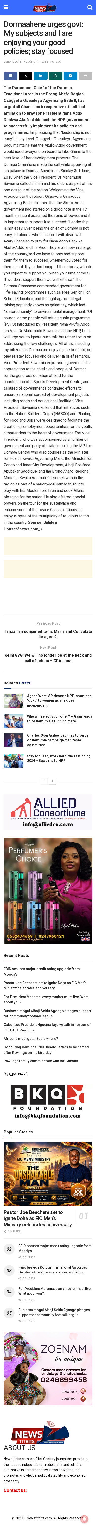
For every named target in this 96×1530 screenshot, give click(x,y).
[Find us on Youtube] (22, 1503)
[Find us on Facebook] (5, 1503)
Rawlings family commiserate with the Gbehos (41, 1061)
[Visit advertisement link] (48, 812)
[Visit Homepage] (48, 7)
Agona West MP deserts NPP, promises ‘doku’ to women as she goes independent (59, 700)
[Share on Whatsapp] (56, 76)
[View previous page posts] (44, 781)
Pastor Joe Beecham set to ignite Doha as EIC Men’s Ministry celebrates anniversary (38, 1218)
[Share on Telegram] (70, 76)
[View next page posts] (52, 781)
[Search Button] (89, 7)
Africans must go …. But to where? (31, 1039)
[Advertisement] (48, 550)
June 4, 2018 (12, 61)
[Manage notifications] (84, 1519)
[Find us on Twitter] (13, 1503)
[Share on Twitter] (25, 76)
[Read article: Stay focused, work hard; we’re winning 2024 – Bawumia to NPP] (13, 761)
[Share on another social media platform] (85, 76)
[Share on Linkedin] (41, 76)
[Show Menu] (6, 7)
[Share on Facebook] (10, 76)
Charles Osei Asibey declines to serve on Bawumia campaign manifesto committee (57, 740)
